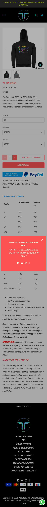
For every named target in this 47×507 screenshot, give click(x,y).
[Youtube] (22, 263)
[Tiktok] (29, 263)
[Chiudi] (42, 239)
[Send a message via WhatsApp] (42, 502)
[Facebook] (18, 263)
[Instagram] (26, 263)
